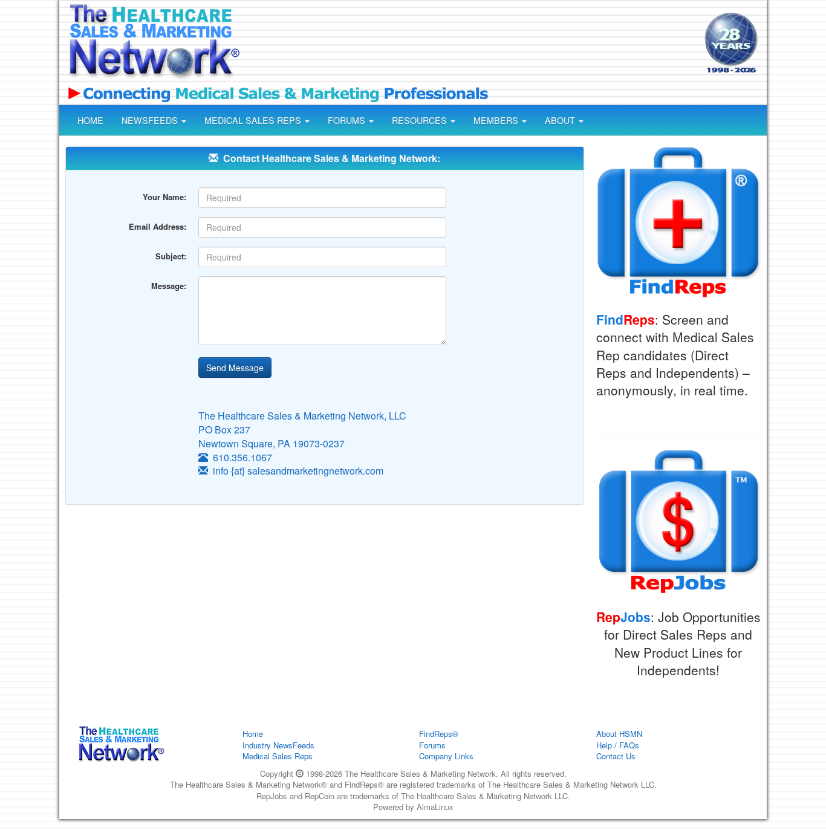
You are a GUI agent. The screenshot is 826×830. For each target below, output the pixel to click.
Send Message (235, 368)
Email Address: (157, 226)
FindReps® (438, 733)
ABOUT (561, 120)
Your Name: (164, 197)
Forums (432, 745)
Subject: (170, 256)
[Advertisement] (471, 44)
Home (252, 733)
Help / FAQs (617, 745)
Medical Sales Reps (277, 756)
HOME (90, 120)
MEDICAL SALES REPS (254, 120)
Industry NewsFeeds (278, 745)
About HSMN (619, 733)
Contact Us (616, 756)
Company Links (446, 756)
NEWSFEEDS (151, 120)
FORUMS (348, 120)
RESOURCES (420, 120)
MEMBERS (497, 120)
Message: (168, 285)
